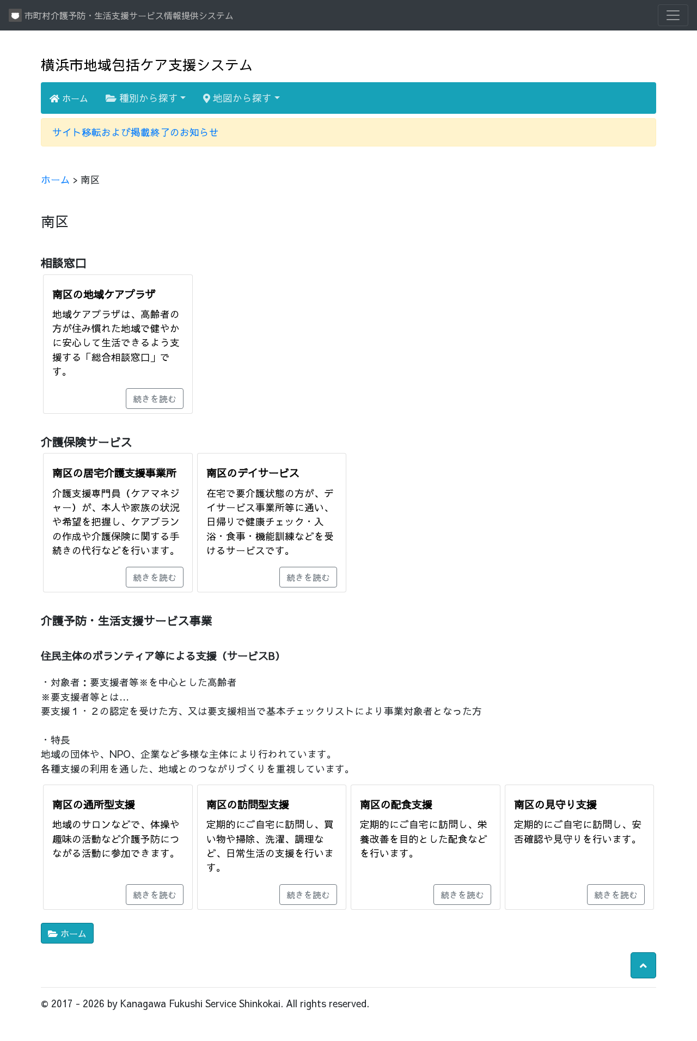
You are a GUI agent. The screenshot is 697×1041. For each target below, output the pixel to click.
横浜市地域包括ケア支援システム (147, 64)
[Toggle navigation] (673, 15)
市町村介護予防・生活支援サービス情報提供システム (128, 15)
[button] (643, 965)
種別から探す (147, 98)
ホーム (73, 98)
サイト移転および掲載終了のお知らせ (135, 132)
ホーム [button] (72, 933)
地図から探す (241, 98)
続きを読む (154, 399)
